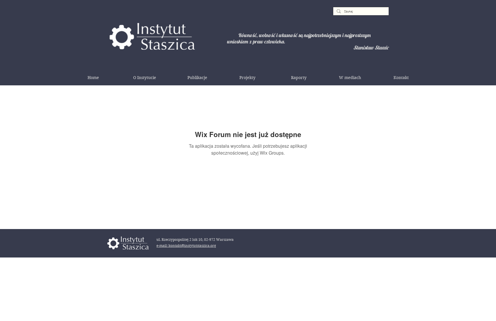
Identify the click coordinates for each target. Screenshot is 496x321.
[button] (144, 77)
